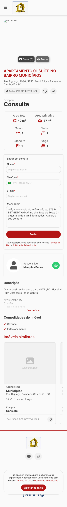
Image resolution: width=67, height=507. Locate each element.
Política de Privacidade (24, 245)
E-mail (11, 190)
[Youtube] (29, 456)
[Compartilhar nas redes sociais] (53, 91)
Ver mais (32, 310)
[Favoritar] (45, 91)
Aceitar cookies (33, 487)
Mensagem (13, 203)
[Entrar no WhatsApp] (56, 265)
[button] (33, 42)
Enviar (34, 234)
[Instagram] (38, 456)
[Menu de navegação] (5, 7)
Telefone (12, 177)
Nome (11, 164)
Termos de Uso (24, 480)
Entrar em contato (17, 158)
